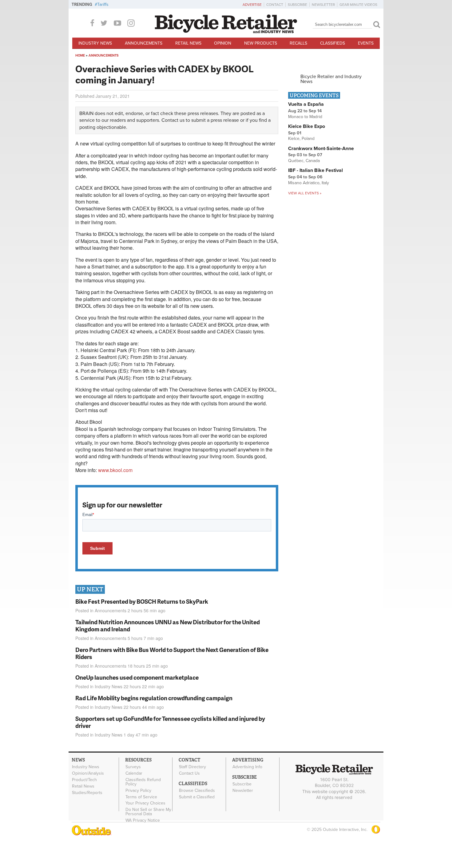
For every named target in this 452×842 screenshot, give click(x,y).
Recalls (298, 43)
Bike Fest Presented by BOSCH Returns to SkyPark (141, 601)
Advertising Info (247, 767)
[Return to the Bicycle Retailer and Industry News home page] (226, 32)
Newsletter (323, 4)
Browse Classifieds (197, 790)
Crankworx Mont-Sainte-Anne (321, 148)
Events (366, 43)
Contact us (172, 120)
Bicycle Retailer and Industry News (331, 79)
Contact (274, 4)
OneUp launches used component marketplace (137, 677)
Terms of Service (141, 796)
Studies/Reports (87, 792)
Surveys (133, 767)
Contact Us (189, 773)
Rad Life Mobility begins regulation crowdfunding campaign (153, 698)
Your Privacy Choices (145, 803)
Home (80, 56)
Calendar (133, 773)
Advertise (252, 4)
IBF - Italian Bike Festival (315, 170)
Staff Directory (192, 767)
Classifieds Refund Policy (143, 782)
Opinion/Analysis (88, 773)
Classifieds (332, 43)
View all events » (304, 193)
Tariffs (103, 4)
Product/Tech (84, 779)
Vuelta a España (306, 104)
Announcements (143, 43)
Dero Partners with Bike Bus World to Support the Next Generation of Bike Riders (171, 653)
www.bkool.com (115, 470)
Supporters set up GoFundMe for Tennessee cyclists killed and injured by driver (170, 722)
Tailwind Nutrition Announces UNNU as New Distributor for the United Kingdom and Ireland (167, 625)
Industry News (95, 43)
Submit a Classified (197, 796)
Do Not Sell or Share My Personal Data (148, 811)
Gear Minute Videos (358, 4)
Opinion (222, 43)
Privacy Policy (138, 790)
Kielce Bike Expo (306, 126)
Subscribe (297, 4)
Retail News (188, 43)
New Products (260, 43)
